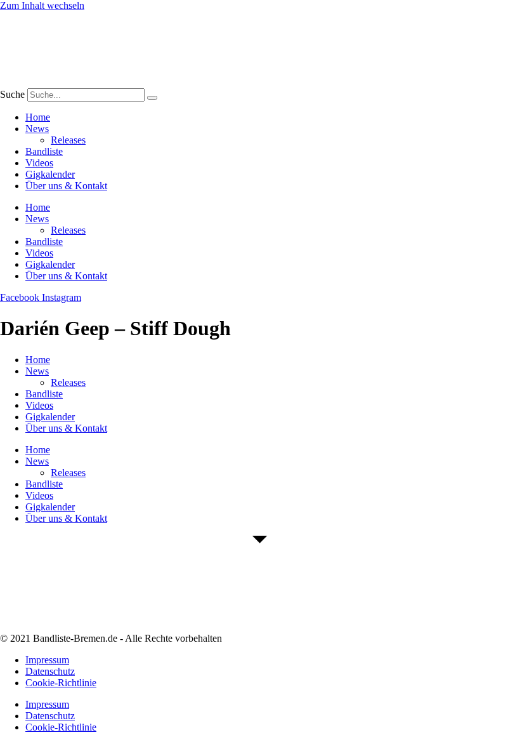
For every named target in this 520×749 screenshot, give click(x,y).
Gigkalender (50, 174)
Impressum (47, 659)
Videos (39, 162)
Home (37, 117)
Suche (12, 94)
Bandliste (44, 151)
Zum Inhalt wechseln (42, 5)
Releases (68, 140)
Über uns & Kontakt (66, 185)
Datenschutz (50, 671)
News (37, 128)
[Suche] (152, 98)
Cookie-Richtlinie (60, 682)
